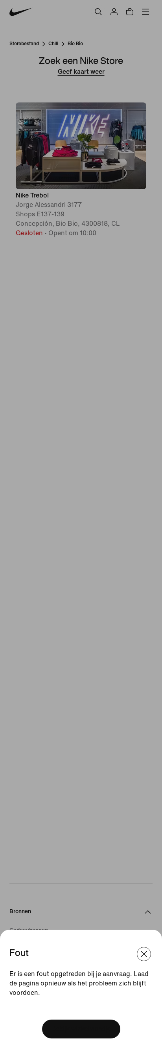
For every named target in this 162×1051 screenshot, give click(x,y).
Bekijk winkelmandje (81, 1028)
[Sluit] (144, 954)
